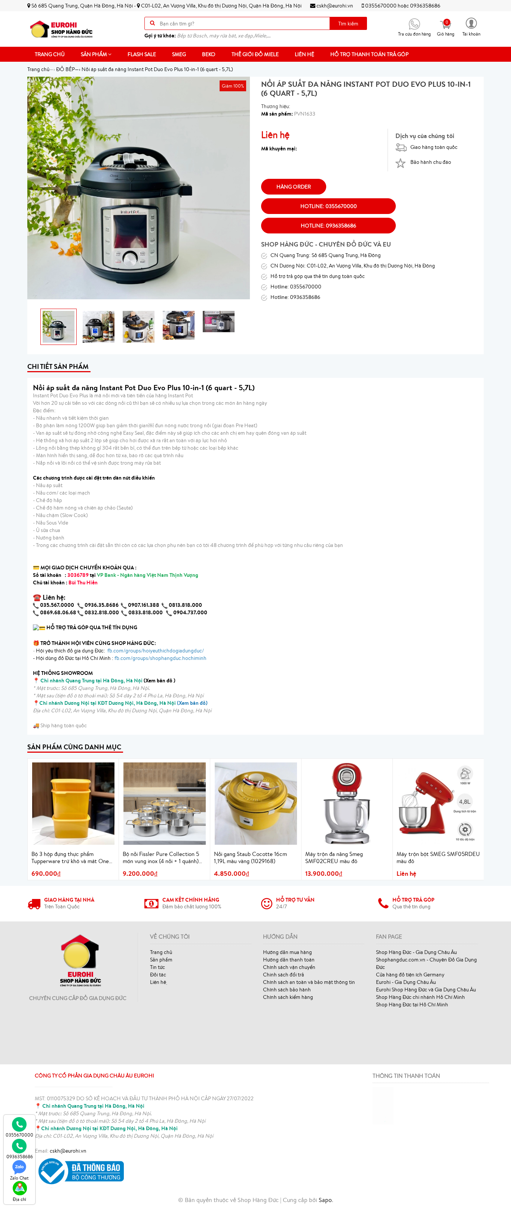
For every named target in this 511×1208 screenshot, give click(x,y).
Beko (208, 54)
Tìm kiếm (348, 23)
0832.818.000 (102, 612)
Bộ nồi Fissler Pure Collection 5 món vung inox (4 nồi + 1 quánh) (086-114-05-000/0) (161, 857)
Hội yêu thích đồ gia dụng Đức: (119, 650)
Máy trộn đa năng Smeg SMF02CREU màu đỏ (334, 857)
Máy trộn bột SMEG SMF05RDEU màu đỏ (438, 857)
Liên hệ (304, 54)
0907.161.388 (144, 605)
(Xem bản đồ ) (107, 680)
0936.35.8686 (102, 605)
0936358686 (425, 5)
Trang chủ (50, 54)
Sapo (325, 1200)
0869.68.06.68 (58, 612)
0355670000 (381, 5)
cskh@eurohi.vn (334, 5)
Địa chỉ (19, 1199)
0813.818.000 (185, 605)
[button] (471, 26)
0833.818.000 (145, 612)
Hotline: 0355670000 (328, 206)
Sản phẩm (94, 54)
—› (68, 69)
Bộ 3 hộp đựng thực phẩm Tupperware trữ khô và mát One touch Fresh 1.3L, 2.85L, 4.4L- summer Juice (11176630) (70, 857)
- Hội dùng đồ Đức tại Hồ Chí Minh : (119, 658)
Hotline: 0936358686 (328, 225)
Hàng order (293, 186)
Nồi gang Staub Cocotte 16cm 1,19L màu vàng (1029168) (250, 857)
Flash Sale (142, 54)
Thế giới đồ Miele (255, 54)
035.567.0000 (57, 605)
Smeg (179, 54)
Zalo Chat (19, 1178)
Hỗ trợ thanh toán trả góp (369, 54)
